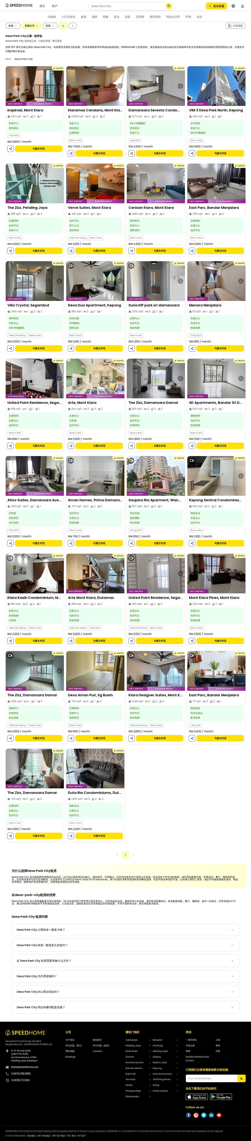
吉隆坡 (52, 17)
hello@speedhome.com (25, 1066)
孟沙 (116, 17)
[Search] (169, 6)
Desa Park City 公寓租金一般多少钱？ (41, 930)
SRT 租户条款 (58, 1135)
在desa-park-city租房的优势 (34, 894)
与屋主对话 (39, 148)
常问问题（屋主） (74, 1045)
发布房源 (218, 6)
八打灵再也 (68, 17)
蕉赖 (105, 17)
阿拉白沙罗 (173, 17)
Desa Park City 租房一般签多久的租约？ (42, 945)
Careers (97, 1051)
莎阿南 (140, 17)
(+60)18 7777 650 (20, 1080)
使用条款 (31, 1135)
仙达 (199, 17)
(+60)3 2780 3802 (21, 1073)
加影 (127, 17)
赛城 (83, 17)
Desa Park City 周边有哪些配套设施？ (41, 1007)
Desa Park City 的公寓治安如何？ (38, 992)
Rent (8, 59)
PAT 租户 (82, 1135)
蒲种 (94, 17)
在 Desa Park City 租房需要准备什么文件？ (44, 961)
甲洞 (188, 17)
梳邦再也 (155, 17)
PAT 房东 (71, 1135)
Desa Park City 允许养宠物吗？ (37, 976)
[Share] (10, 149)
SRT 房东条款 (44, 1135)
